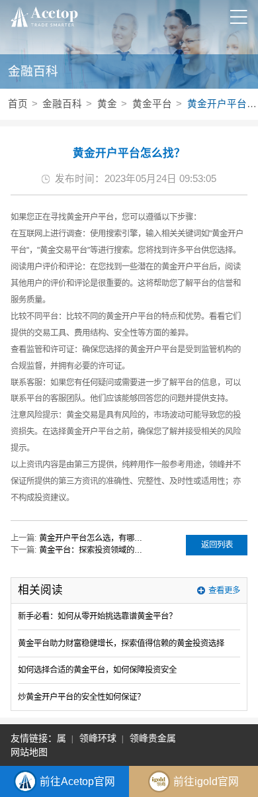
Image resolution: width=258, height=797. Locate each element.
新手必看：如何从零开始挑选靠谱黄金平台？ (97, 616)
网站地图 (29, 752)
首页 (18, 104)
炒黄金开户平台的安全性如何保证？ (81, 697)
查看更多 (224, 590)
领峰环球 (95, 738)
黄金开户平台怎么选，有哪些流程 (93, 538)
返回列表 (217, 544)
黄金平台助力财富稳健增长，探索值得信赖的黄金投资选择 (121, 643)
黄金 (107, 104)
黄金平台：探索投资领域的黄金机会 (93, 550)
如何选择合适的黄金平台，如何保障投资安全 (97, 670)
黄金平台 (152, 104)
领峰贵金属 (151, 738)
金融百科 (62, 104)
